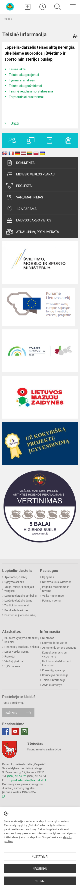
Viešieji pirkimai (14, 661)
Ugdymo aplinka (14, 582)
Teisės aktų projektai (24, 75)
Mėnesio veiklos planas (35, 174)
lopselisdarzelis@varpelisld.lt (28, 780)
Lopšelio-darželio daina (18, 600)
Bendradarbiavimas (16, 610)
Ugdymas (48, 577)
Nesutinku (40, 869)
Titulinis (7, 18)
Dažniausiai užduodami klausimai (56, 663)
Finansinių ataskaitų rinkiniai (22, 646)
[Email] (24, 731)
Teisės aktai (17, 69)
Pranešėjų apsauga (54, 670)
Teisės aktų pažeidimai (25, 86)
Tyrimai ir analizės (22, 80)
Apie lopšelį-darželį (15, 577)
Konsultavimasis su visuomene (54, 654)
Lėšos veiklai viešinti (16, 651)
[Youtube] (15, 731)
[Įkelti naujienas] (27, 7)
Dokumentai (25, 163)
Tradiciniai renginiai (16, 605)
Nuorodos (48, 638)
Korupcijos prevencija (55, 675)
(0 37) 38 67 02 (16, 776)
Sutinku (40, 881)
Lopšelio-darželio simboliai (20, 595)
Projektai (24, 186)
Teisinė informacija (54, 680)
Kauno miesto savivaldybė (44, 749)
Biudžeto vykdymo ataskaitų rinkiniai (21, 640)
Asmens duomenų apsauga (59, 647)
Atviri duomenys (52, 684)
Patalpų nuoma (51, 600)
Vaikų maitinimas (29, 197)
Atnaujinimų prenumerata (37, 232)
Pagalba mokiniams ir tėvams (55, 588)
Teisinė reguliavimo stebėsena (31, 91)
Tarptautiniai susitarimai (26, 97)
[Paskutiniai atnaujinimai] (42, 7)
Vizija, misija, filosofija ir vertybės (19, 588)
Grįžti (15, 123)
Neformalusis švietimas (57, 582)
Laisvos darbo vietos (33, 220)
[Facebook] (5, 731)
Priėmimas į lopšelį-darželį (20, 615)
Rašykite (11, 712)
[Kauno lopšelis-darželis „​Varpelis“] (10, 6)
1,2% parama (26, 209)
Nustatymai (40, 856)
